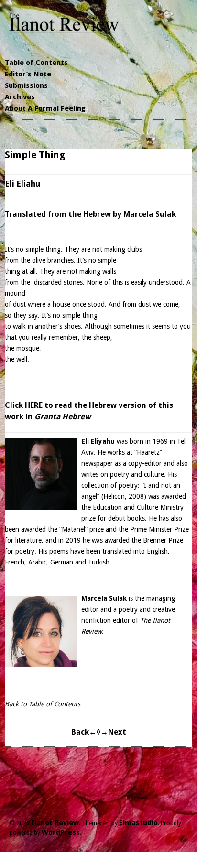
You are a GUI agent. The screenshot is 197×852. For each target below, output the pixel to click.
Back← (84, 731)
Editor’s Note (28, 74)
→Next (113, 731)
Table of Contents (36, 62)
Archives (20, 97)
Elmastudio (138, 823)
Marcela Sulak (104, 598)
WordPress (61, 832)
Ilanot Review (55, 823)
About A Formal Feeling (45, 108)
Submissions (26, 85)
